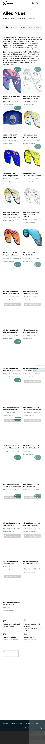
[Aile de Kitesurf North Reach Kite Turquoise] (32, 237)
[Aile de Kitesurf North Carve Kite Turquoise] (32, 276)
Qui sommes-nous (29, 666)
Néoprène (6, 666)
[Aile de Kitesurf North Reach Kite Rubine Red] (12, 276)
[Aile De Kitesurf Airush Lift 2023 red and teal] (32, 469)
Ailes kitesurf (22, 18)
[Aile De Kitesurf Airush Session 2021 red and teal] (32, 430)
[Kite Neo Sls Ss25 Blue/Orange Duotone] (12, 158)
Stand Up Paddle (9, 679)
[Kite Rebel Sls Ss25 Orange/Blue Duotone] (12, 237)
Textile (5, 685)
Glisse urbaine (7, 683)
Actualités (26, 674)
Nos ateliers (27, 672)
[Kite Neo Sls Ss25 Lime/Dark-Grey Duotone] (32, 158)
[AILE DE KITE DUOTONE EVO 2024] (12, 81)
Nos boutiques (28, 668)
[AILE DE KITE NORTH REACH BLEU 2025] (12, 119)
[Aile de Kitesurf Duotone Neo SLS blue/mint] (32, 353)
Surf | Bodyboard (9, 674)
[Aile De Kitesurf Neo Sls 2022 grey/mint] (12, 507)
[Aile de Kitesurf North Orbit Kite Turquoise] (12, 314)
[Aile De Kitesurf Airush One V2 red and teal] (12, 391)
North (11, 143)
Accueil (5, 18)
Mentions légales (9, 723)
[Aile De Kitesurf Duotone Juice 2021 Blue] (12, 587)
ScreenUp (38, 728)
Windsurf (6, 672)
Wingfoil (5, 668)
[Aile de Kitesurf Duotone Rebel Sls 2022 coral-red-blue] (32, 546)
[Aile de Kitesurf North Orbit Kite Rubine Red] (32, 314)
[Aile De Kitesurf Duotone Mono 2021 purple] (12, 546)
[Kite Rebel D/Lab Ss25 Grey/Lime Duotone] (12, 196)
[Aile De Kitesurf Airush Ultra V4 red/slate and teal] (32, 391)
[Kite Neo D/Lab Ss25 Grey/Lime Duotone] (32, 119)
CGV (37, 723)
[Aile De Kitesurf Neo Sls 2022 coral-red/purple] (32, 507)
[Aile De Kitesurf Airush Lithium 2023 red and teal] (12, 469)
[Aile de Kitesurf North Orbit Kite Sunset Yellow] (12, 353)
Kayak (5, 677)
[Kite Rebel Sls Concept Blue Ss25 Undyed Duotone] (32, 196)
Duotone (12, 105)
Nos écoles (27, 670)
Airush (11, 415)
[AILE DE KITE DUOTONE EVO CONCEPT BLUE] (32, 81)
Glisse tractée (7, 681)
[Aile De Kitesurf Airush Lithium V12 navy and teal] (12, 430)
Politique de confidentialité (25, 723)
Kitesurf (12, 18)
